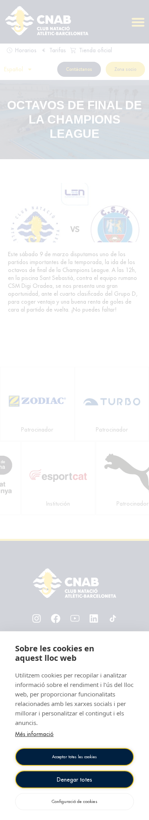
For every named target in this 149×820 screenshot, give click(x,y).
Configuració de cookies (74, 801)
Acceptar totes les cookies (74, 757)
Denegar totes (74, 779)
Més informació (34, 734)
